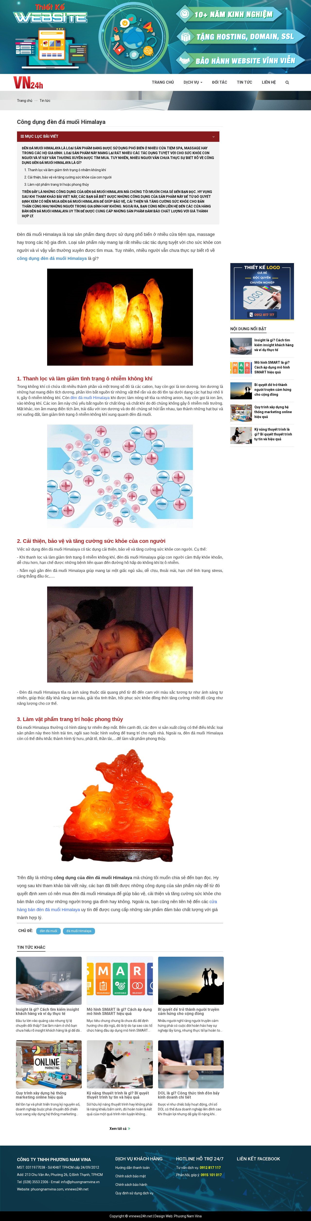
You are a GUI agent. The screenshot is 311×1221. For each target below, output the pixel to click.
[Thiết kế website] (155, 37)
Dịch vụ (192, 82)
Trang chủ (163, 82)
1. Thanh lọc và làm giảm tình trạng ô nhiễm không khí (65, 170)
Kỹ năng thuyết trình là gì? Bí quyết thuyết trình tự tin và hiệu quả (118, 1095)
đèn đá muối (48, 931)
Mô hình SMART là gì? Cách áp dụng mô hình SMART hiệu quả (119, 1011)
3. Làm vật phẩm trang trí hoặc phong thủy (56, 184)
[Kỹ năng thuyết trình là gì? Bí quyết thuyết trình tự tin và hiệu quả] (120, 1064)
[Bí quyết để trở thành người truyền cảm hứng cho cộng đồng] (191, 980)
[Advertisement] (262, 190)
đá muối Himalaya (79, 931)
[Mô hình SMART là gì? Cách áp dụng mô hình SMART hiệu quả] (120, 980)
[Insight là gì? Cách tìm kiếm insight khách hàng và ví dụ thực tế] (49, 980)
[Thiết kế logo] (262, 291)
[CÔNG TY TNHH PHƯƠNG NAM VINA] (30, 82)
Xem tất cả (118, 1129)
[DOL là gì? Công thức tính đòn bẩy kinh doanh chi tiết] (191, 1064)
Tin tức (244, 82)
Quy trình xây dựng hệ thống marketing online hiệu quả (41, 1095)
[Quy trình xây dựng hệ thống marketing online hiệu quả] (49, 1064)
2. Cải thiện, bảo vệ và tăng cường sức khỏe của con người (68, 177)
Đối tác (219, 82)
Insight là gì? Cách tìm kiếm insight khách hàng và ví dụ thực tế (47, 1011)
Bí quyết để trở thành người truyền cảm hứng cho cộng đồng (188, 1011)
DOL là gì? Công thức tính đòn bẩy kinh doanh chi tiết (188, 1095)
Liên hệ (269, 82)
